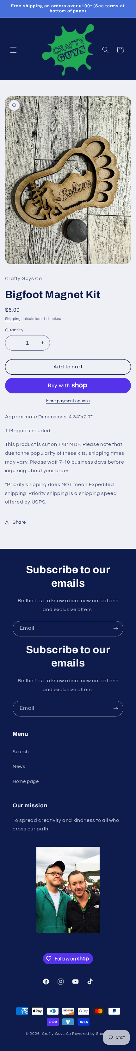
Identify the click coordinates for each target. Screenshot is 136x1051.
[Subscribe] (115, 628)
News (19, 766)
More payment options (68, 401)
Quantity (14, 330)
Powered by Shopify (91, 1033)
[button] (13, 50)
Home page (26, 781)
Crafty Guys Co (56, 1033)
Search (21, 751)
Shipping (13, 319)
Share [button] (19, 522)
